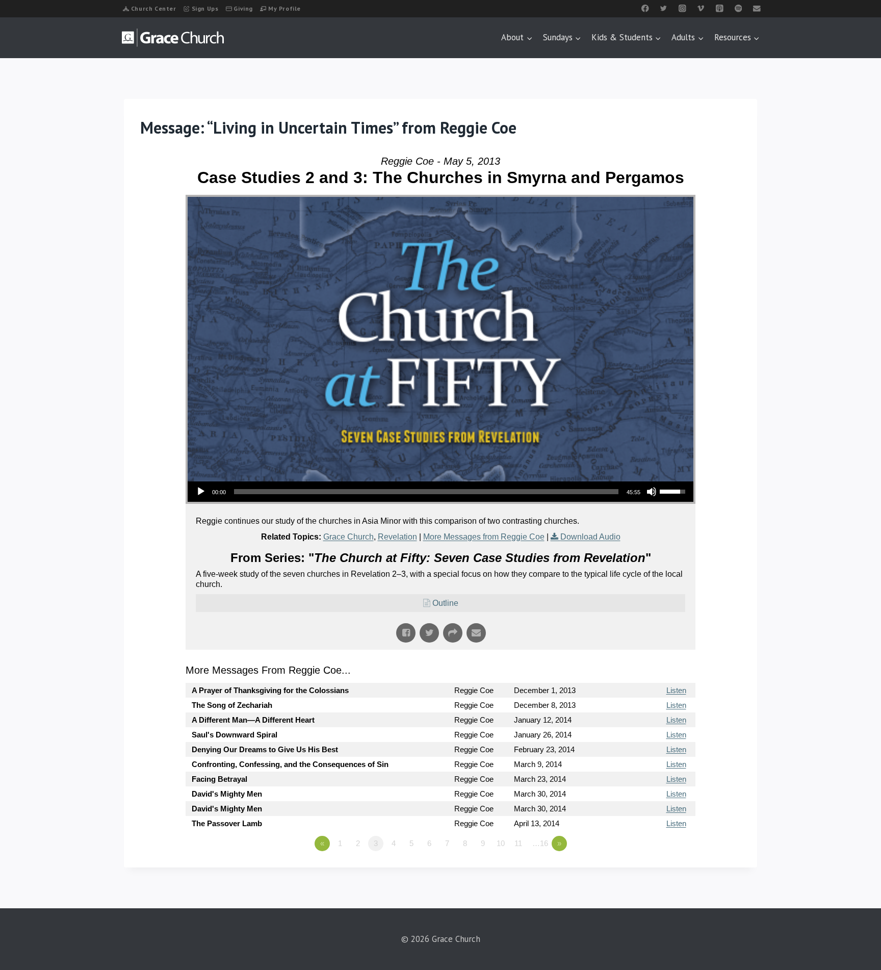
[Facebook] (645, 8)
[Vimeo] (700, 8)
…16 (540, 843)
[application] (440, 491)
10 (501, 843)
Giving (243, 8)
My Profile (284, 8)
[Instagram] (682, 8)
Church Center (153, 8)
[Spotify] (738, 8)
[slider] (426, 491)
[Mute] (651, 492)
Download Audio (590, 536)
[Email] (756, 8)
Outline (445, 603)
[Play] (201, 492)
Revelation (397, 536)
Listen (676, 690)
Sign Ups (205, 8)
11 (518, 843)
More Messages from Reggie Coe (484, 536)
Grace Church (348, 536)
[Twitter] (663, 8)
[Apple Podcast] (719, 8)
